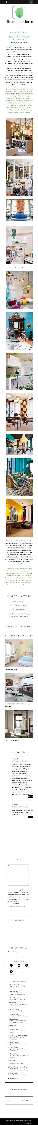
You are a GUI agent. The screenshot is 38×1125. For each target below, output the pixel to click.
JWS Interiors (13, 1060)
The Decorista (13, 1078)
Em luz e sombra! (12, 740)
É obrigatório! (11, 669)
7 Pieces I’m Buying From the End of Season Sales (18, 1005)
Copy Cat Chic (13, 1014)
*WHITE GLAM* (14, 1009)
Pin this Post (20, 609)
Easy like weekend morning (17, 1075)
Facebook (11, 968)
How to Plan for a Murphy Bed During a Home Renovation (18, 993)
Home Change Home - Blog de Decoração (18, 1067)
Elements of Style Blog (16, 985)
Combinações (26, 614)
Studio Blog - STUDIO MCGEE (18, 1036)
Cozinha (12, 616)
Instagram (19, 968)
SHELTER (12, 1026)
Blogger (25, 1089)
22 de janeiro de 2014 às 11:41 (20, 761)
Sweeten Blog (13, 991)
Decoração (19, 616)
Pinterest (26, 968)
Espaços (25, 616)
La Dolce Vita (13, 1029)
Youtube (11, 974)
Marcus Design (14, 1054)
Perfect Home (14, 1042)
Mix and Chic (13, 1019)
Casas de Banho (17, 614)
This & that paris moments (17, 999)
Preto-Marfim (13, 1073)
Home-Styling (13, 1047)
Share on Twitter (20, 605)
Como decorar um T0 (16, 1011)
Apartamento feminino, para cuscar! (17, 705)
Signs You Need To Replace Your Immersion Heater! (17, 1021)
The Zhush (12, 1003)
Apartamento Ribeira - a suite (18, 1044)
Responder (30, 796)
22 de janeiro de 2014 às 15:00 (20, 807)
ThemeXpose (18, 1120)
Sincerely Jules (14, 998)
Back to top (28, 1123)
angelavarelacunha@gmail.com (16, 906)
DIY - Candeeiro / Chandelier (18, 1070)
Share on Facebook (19, 601)
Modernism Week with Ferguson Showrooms (16, 1062)
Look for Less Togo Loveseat (18, 1016)
